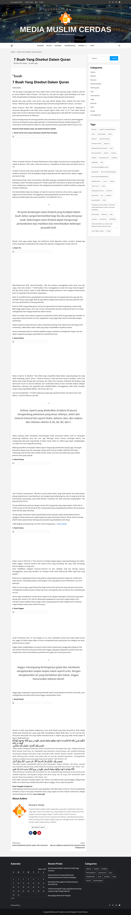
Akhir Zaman (101, 134)
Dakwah (81, 45)
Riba (111, 214)
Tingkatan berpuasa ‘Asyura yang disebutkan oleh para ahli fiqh (102, 225)
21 (38, 887)
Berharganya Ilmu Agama (99, 148)
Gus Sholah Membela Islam (100, 167)
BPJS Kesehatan (96, 153)
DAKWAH (94, 158)
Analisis (92, 72)
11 (23, 883)
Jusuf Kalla (95, 186)
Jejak (92, 99)
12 (28, 883)
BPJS (111, 148)
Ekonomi (40, 45)
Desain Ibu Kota (104, 158)
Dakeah (106, 153)
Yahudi (108, 231)
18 (23, 887)
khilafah (109, 191)
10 (18, 883)
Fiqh (91, 92)
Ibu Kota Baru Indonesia (108, 172)
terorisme (112, 219)
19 (28, 887)
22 (43, 887)
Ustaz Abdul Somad (98, 231)
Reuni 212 (104, 214)
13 (33, 883)
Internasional (70, 45)
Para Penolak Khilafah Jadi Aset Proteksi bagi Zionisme (63, 869)
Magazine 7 (74, 912)
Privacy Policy (15, 905)
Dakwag (113, 153)
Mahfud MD (95, 195)
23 (13, 891)
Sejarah (94, 219)
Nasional (58, 45)
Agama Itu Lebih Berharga (107, 129)
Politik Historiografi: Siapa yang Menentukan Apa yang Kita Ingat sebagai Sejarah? (65, 890)
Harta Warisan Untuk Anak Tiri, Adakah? (30, 844)
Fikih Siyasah (94, 88)
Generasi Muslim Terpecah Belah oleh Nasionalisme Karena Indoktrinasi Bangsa (62, 876)
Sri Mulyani (103, 219)
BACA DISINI (62, 524)
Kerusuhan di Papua (98, 191)
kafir (103, 186)
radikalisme (95, 214)
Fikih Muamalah (95, 84)
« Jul (12, 898)
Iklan (36, 2)
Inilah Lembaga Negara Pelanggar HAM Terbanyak (67, 845)
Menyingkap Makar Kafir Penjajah (59, 895)
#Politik (94, 129)
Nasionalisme (96, 200)
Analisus (106, 143)
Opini (92, 45)
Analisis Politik (96, 143)
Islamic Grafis (29, 2)
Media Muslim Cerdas (65, 29)
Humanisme (95, 172)
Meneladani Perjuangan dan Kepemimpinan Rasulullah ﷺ (63, 883)
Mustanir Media (22, 63)
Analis (110, 134)
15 (43, 883)
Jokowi (112, 181)
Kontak (41, 2)
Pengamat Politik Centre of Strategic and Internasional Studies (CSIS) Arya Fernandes (103, 207)
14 (38, 883)
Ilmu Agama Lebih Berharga (100, 176)
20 (33, 887)
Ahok (93, 134)
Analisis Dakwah (104, 139)
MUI (102, 195)
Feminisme (95, 162)
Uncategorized (95, 115)
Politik (49, 45)
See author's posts (38, 827)
